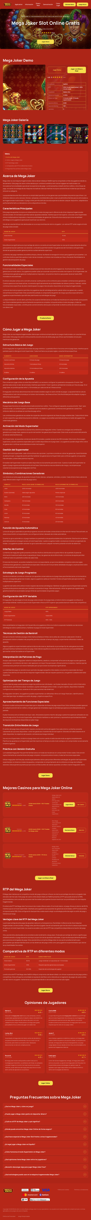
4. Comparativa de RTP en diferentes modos (18, 166)
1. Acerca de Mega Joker (12, 157)
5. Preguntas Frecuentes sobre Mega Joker (18, 169)
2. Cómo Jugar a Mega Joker (13, 160)
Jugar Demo (57, 70)
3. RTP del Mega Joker (11, 163)
